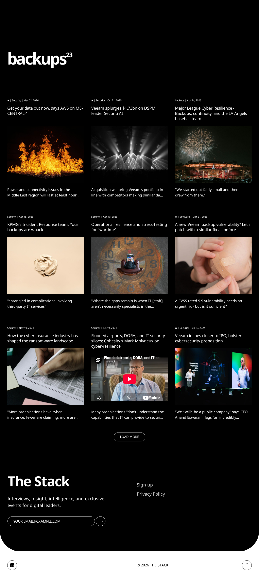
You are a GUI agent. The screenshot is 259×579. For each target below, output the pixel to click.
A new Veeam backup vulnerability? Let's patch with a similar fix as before (213, 227)
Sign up (145, 485)
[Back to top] (247, 565)
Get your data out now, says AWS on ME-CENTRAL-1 (45, 110)
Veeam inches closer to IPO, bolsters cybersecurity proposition (209, 338)
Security (16, 100)
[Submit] (100, 521)
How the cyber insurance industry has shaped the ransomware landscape (42, 338)
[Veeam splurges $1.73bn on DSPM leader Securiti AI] (129, 154)
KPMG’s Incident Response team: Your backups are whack (42, 227)
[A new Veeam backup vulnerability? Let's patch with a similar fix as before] (213, 265)
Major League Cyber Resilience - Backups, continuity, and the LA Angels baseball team (211, 113)
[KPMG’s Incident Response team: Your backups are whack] (45, 265)
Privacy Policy (151, 494)
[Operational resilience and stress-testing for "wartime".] (129, 265)
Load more (129, 437)
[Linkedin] (12, 565)
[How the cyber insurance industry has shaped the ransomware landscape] (45, 376)
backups (179, 100)
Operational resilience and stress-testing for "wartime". (129, 227)
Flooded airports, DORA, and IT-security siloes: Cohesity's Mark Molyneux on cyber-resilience (128, 341)
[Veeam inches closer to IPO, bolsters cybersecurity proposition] (213, 376)
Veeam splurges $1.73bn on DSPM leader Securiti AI (123, 110)
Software (185, 216)
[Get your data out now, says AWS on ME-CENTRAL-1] (45, 154)
